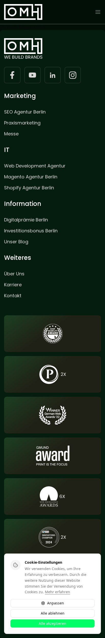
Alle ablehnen (52, 613)
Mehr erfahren (57, 591)
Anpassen (55, 603)
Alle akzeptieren (52, 623)
